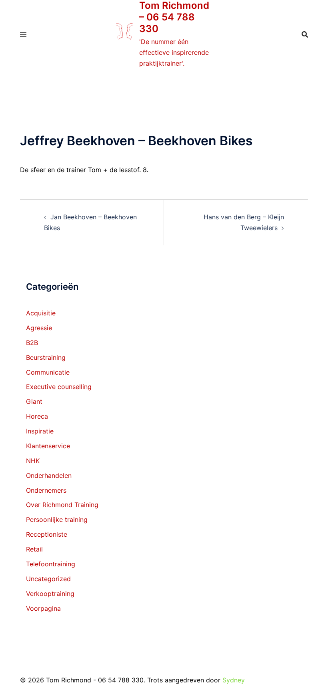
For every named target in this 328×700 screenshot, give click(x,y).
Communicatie (48, 372)
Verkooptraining (50, 594)
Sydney (233, 680)
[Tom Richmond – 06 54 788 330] (124, 34)
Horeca (37, 416)
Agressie (39, 328)
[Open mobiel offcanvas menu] (23, 34)
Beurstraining (46, 357)
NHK (33, 461)
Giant (34, 401)
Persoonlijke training (57, 519)
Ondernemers (46, 490)
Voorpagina (43, 608)
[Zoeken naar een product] (305, 34)
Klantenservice (48, 446)
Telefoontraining (50, 564)
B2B (32, 343)
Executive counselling (59, 387)
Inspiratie (40, 431)
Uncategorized (48, 579)
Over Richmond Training (62, 505)
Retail (34, 549)
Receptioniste (46, 534)
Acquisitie (41, 313)
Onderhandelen (49, 475)
